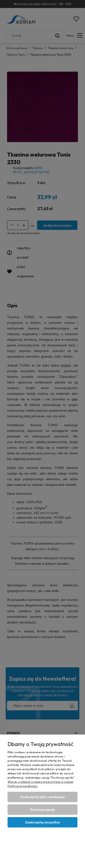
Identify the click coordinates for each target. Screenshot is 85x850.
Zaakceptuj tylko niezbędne (42, 797)
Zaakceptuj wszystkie (42, 822)
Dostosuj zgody (42, 810)
